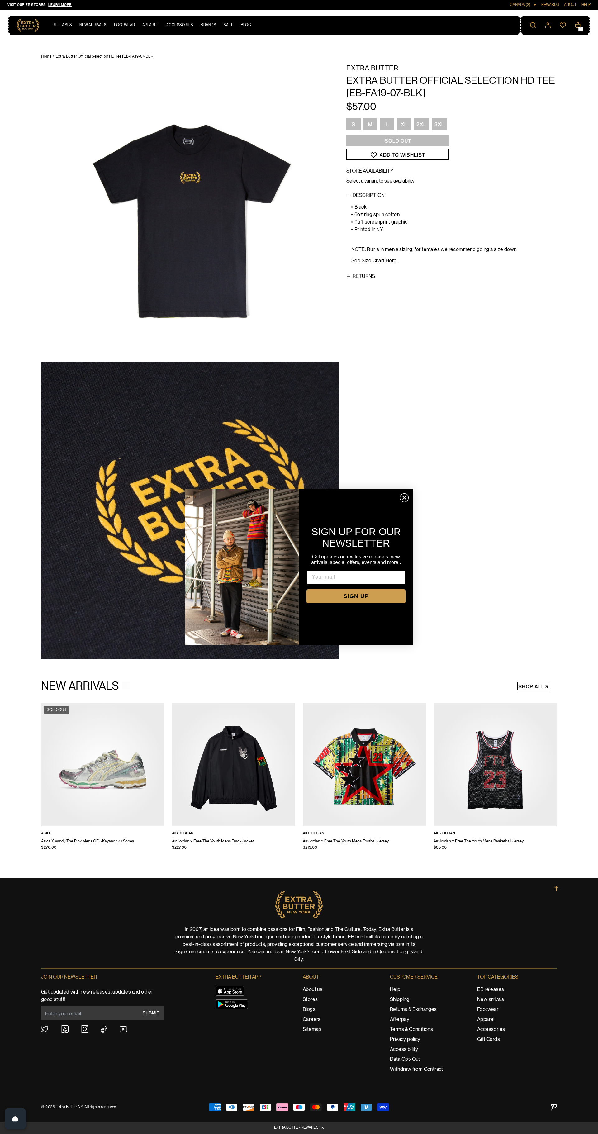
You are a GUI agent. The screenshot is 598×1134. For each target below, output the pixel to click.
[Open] (15, 1118)
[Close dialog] (404, 497)
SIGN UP (356, 596)
